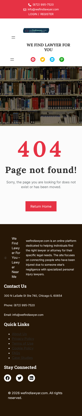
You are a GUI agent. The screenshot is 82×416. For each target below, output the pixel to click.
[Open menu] (13, 37)
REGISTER (47, 14)
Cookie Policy (22, 348)
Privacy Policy (23, 339)
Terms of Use (22, 343)
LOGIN (32, 14)
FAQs (16, 353)
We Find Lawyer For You (48, 47)
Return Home (41, 206)
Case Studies (22, 358)
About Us (19, 334)
